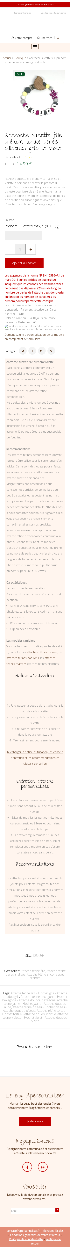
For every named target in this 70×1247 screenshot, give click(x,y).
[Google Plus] (42, 351)
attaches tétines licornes (42, 652)
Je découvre (35, 1121)
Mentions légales (53, 1230)
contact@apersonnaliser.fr (23, 1230)
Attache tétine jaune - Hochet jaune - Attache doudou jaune (36, 1003)
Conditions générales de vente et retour (35, 1235)
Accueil (7, 58)
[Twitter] (23, 351)
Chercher (46, 38)
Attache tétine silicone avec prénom (45, 976)
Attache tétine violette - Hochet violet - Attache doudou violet (35, 1017)
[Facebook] (32, 351)
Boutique (20, 58)
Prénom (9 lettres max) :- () (32, 226)
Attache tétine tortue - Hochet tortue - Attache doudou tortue (34, 1012)
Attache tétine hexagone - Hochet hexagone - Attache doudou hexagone (34, 998)
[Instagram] (43, 1167)
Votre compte (23, 38)
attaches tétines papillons (22, 658)
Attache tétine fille (33, 971)
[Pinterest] (51, 351)
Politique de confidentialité (26, 1239)
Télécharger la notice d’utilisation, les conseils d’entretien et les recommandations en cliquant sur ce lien (35, 757)
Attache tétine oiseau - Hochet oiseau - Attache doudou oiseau (34, 1009)
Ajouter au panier (24, 263)
